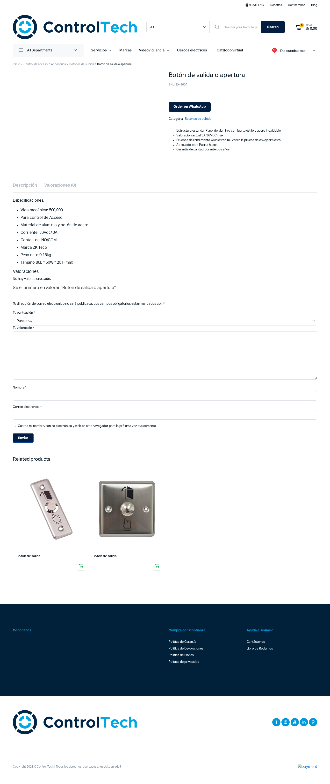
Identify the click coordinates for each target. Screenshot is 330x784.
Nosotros (276, 5)
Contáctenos (296, 5)
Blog (314, 5)
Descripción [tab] (25, 185)
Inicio (16, 64)
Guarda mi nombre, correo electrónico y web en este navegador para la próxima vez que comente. (87, 426)
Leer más (81, 566)
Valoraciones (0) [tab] (60, 185)
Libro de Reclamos (260, 648)
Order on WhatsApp (189, 106)
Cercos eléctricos (192, 50)
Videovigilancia (152, 50)
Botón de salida (28, 556)
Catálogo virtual (230, 50)
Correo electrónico (27, 407)
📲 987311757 (254, 5)
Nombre (19, 387)
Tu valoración (23, 328)
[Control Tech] (75, 27)
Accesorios (58, 64)
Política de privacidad (184, 662)
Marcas (125, 50)
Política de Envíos (181, 655)
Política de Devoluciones (186, 648)
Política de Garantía (182, 641)
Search (273, 27)
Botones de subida (81, 64)
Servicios (99, 50)
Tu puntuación (24, 312)
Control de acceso (35, 64)
